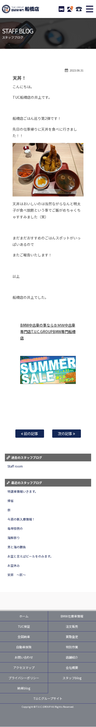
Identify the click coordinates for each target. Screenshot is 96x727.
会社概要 (72, 667)
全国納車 (24, 636)
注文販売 (72, 626)
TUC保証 (24, 626)
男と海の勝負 (16, 547)
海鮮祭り (13, 537)
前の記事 (30, 433)
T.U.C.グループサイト (48, 698)
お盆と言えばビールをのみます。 (30, 556)
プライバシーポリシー (23, 678)
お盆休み (13, 565)
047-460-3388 (79, 9)
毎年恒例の (15, 528)
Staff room (15, 466)
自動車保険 (23, 647)
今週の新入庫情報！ (21, 519)
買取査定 (72, 636)
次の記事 (65, 433)
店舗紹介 (72, 657)
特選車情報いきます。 (22, 491)
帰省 (10, 500)
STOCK (61, 9)
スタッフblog (71, 678)
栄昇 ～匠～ (16, 574)
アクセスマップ (24, 667)
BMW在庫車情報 (72, 616)
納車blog (23, 688)
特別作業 (72, 647)
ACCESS (70, 9)
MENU (89, 9)
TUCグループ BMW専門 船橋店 (20, 9)
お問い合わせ (24, 657)
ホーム (23, 616)
